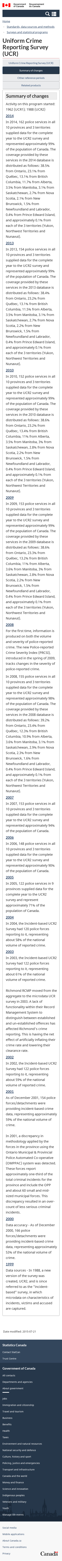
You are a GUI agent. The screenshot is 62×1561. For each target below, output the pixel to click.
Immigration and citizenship (18, 1405)
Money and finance (13, 1482)
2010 (10, 370)
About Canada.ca (11, 1540)
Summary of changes (31, 70)
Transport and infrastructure (18, 1469)
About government (12, 1388)
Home (6, 21)
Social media (9, 1527)
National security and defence (19, 1450)
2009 (10, 497)
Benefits (7, 1424)
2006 (10, 837)
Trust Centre (9, 1358)
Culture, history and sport (16, 1456)
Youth (5, 1508)
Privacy (6, 1553)
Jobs (4, 1398)
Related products (31, 85)
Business (7, 1417)
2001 (10, 1091)
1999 (10, 1264)
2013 (10, 243)
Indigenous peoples (13, 1495)
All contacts (8, 1375)
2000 (10, 1219)
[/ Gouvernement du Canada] (23, 5)
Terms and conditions (14, 1547)
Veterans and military (14, 1501)
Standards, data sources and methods (31, 27)
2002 (10, 1057)
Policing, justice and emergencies (21, 1463)
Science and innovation (15, 1488)
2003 (10, 952)
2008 (10, 625)
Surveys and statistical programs (27, 32)
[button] (31, 13)
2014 (10, 116)
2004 (10, 917)
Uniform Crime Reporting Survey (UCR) (31, 62)
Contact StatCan (11, 1352)
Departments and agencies (17, 1381)
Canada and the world (14, 1476)
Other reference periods (31, 77)
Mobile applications (13, 1534)
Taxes (5, 1437)
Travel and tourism (12, 1411)
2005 (10, 877)
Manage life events (13, 1514)
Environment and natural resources (22, 1443)
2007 (10, 797)
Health (6, 1430)
